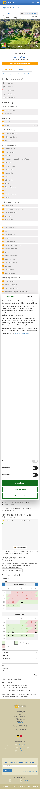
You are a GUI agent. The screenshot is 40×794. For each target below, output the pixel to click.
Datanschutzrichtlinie (22, 333)
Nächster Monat (36, 584)
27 (36, 602)
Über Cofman (28, 745)
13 (13, 629)
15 (22, 629)
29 (13, 605)
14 (17, 629)
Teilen (36, 17)
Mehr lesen (25, 771)
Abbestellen (33, 771)
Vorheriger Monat (3, 584)
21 (17, 632)
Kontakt (11, 745)
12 (8, 629)
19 (8, 632)
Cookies (31, 748)
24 (22, 602)
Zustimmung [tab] (10, 296)
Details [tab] (29, 296)
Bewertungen (8, 74)
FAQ (19, 745)
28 (8, 605)
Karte (21, 69)
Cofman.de (20, 723)
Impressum (22, 748)
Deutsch (18, 736)
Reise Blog (21, 751)
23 (17, 602)
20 (13, 632)
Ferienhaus (8, 69)
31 (31, 635)
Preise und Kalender (18, 63)
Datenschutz (11, 748)
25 (26, 602)
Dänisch (21, 736)
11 (36, 625)
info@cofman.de (20, 731)
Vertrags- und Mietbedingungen (20, 690)
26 (31, 602)
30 (26, 635)
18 (36, 629)
